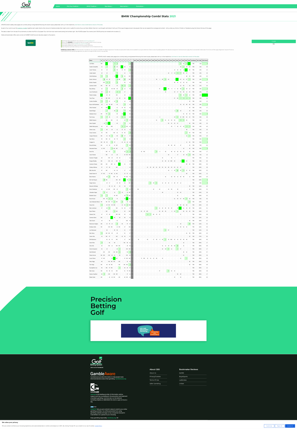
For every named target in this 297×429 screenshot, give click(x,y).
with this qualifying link (89, 40)
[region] (148, 424)
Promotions (139, 6)
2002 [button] (135, 60)
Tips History (108, 6)
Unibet (181, 383)
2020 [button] (189, 60)
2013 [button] (168, 60)
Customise (269, 426)
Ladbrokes (183, 380)
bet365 (181, 373)
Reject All (279, 426)
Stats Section (124, 6)
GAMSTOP (93, 409)
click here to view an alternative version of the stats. (89, 24)
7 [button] (114, 60)
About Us (153, 373)
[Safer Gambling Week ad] (148, 330)
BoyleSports (183, 376)
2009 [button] (156, 60)
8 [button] (111, 60)
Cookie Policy (98, 426)
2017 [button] (180, 60)
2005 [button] (144, 60)
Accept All (290, 426)
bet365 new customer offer (81, 43)
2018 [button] (183, 60)
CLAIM (274, 41)
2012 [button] (165, 60)
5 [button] (119, 60)
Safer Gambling (155, 383)
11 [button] (104, 60)
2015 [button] (174, 60)
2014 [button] (171, 60)
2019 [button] (186, 60)
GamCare (93, 394)
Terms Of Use (154, 380)
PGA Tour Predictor (73, 6)
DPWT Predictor (92, 6)
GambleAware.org (120, 379)
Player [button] (90, 60)
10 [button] (106, 60)
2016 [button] (177, 60)
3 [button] (124, 60)
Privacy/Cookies (155, 376)
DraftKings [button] (193, 60)
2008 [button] (153, 60)
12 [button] (101, 60)
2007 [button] (150, 60)
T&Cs (274, 43)
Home (58, 6)
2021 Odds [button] (199, 60)
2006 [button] (147, 60)
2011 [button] (162, 60)
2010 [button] (159, 60)
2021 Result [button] (205, 60)
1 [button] (129, 60)
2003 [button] (138, 60)
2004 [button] (141, 60)
